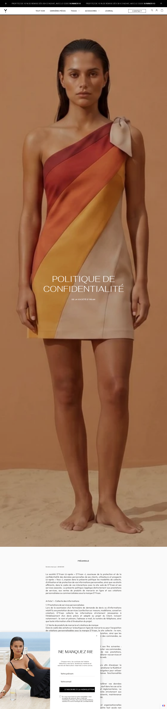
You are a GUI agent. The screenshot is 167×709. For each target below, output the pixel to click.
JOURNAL (109, 11)
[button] (97, 636)
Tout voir (40, 11)
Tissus (74, 11)
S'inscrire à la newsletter (79, 689)
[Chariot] (161, 10)
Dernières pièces (58, 11)
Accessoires (91, 11)
